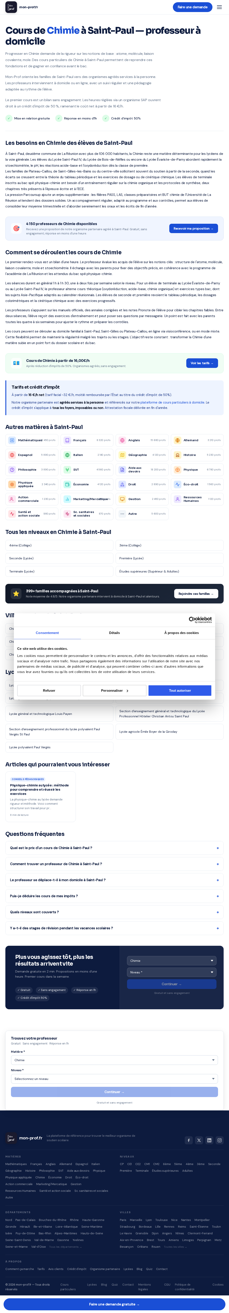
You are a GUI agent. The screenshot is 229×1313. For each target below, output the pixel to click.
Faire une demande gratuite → (114, 1304)
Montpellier (202, 1220)
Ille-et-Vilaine (43, 1227)
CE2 (138, 1164)
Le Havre (126, 1233)
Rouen (156, 1247)
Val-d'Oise (38, 1247)
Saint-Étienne (199, 1227)
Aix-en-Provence (131, 1240)
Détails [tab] (114, 633)
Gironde (10, 1227)
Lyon (149, 1220)
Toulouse (161, 1220)
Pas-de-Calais (25, 1220)
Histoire (30, 1171)
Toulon (216, 1227)
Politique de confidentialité (185, 1287)
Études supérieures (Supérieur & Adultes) (149, 571)
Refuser (49, 690)
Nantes (186, 1220)
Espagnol (82, 1164)
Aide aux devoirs (78, 1171)
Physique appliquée (18, 1177)
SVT (61, 1171)
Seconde (214, 1164)
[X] (199, 1140)
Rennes (169, 1227)
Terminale (142, 1171)
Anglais (51, 1164)
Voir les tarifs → (202, 363)
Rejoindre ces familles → (196, 594)
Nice (174, 1220)
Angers (167, 1233)
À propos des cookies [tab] (181, 633)
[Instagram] (220, 1140)
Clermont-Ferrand (200, 1233)
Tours (161, 1240)
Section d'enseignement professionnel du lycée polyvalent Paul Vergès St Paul (54, 731)
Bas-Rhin (45, 1233)
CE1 (129, 1164)
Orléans (142, 1247)
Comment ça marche (19, 1269)
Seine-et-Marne (16, 1247)
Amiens (174, 1240)
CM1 (147, 1164)
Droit (68, 1177)
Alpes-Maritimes (66, 1233)
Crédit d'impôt (76, 1269)
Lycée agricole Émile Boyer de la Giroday (148, 732)
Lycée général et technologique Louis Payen (40, 714)
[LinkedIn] (209, 1140)
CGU (167, 1284)
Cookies (218, 1284)
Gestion (76, 1184)
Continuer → (172, 984)
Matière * (18, 1052)
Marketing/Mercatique (51, 1184)
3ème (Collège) (130, 545)
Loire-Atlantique (67, 1227)
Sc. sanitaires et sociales (91, 1191)
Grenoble (142, 1233)
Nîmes (180, 1233)
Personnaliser (112, 690)
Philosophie (47, 1171)
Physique (99, 1171)
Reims (182, 1227)
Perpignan (204, 1240)
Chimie (40, 1177)
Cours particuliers (68, 1287)
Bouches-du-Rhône (52, 1220)
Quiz (149, 1269)
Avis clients (56, 1269)
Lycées (128, 1269)
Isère (8, 1233)
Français (36, 1164)
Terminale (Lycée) (21, 571)
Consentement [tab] (47, 633)
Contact (162, 1269)
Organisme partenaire (105, 1269)
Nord (8, 1220)
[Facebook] (189, 1140)
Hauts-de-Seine (92, 1233)
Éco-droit (82, 1177)
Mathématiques (16, 1164)
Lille (157, 1227)
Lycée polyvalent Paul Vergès (30, 747)
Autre (9, 1197)
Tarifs (41, 1269)
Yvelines (78, 1240)
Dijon (155, 1233)
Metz (218, 1240)
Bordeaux (145, 1227)
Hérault (25, 1227)
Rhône (74, 1220)
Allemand (65, 1164)
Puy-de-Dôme (25, 1233)
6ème (167, 1164)
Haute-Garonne (93, 1220)
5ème (178, 1164)
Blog (139, 1269)
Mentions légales (144, 1287)
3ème (200, 1164)
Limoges (188, 1240)
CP (122, 1164)
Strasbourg (127, 1227)
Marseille (136, 1220)
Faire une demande (193, 7)
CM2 (156, 1164)
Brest (150, 1240)
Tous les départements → (65, 1247)
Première (126, 1171)
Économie (55, 1177)
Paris (123, 1220)
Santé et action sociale (55, 1191)
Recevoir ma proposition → (194, 228)
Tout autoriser (180, 690)
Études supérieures (165, 1171)
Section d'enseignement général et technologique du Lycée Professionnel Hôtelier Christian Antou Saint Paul (162, 713)
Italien (95, 1164)
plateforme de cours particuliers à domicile (172, 402)
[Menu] (219, 7)
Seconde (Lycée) (21, 558)
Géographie (13, 1171)
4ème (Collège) (20, 545)
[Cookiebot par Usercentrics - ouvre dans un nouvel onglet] (192, 620)
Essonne (63, 1240)
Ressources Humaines (20, 1191)
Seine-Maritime (91, 1227)
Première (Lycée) (131, 558)
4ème (189, 1164)
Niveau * (17, 1070)
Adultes (187, 1171)
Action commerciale (19, 1184)
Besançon (127, 1247)
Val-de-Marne (44, 1240)
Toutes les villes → (175, 1247)
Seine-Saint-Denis (18, 1240)
